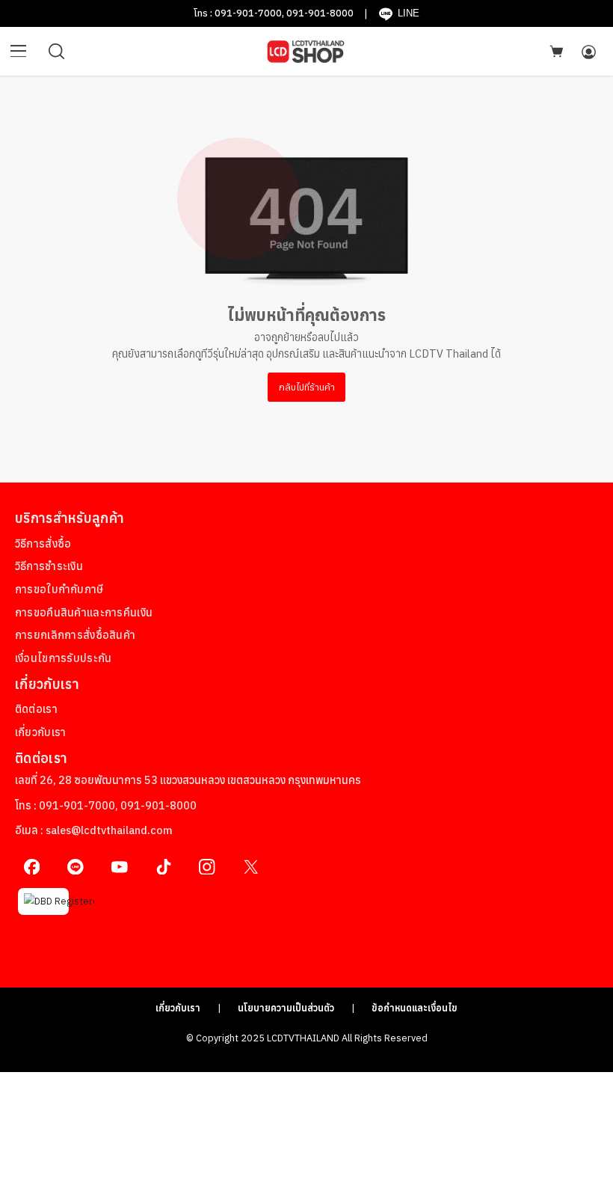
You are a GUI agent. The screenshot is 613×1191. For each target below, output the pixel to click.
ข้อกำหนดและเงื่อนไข (415, 1008)
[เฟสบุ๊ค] (32, 867)
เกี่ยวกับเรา (177, 1008)
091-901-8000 (320, 13)
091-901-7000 (248, 13)
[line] (76, 867)
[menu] (18, 51)
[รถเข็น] (556, 51)
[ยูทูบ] (119, 867)
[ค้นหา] (57, 51)
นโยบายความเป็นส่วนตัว (286, 1008)
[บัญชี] (588, 52)
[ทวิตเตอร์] (251, 867)
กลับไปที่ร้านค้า (307, 387)
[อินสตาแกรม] (207, 867)
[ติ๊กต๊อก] (163, 867)
